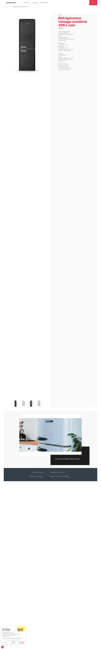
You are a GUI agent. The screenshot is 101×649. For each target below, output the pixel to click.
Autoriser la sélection (13, 642)
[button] (2, 647)
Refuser (5, 642)
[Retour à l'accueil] (6, 6)
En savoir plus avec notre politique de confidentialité (11, 638)
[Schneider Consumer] (11, 2)
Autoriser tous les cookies (22, 642)
